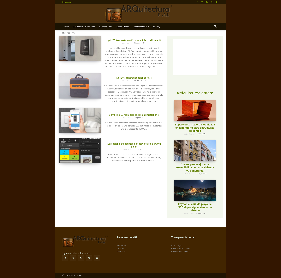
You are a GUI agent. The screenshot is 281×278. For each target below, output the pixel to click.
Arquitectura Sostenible (84, 26)
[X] (211, 2)
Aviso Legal (176, 245)
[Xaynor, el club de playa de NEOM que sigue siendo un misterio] (195, 190)
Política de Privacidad (181, 248)
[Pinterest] (202, 2)
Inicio (66, 26)
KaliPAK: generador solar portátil (134, 77)
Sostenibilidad (140, 26)
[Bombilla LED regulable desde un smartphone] (80, 120)
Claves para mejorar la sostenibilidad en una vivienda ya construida (195, 167)
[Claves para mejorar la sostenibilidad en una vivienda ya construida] (195, 150)
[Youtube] (216, 2)
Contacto (121, 248)
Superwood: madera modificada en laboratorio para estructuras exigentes (195, 127)
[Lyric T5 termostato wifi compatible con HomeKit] (80, 48)
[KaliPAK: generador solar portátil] (80, 86)
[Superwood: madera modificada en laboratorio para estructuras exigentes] (195, 110)
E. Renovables (105, 26)
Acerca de (121, 251)
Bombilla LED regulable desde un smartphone (134, 114)
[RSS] (207, 2)
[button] (215, 26)
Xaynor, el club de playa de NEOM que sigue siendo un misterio (195, 207)
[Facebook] (197, 2)
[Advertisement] (111, 183)
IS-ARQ (156, 26)
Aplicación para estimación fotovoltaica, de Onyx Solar (134, 145)
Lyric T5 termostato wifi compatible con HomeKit (134, 40)
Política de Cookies (180, 251)
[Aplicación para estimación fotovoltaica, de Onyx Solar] (80, 150)
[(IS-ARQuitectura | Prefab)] (140, 14)
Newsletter (66, 2)
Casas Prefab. (123, 26)
